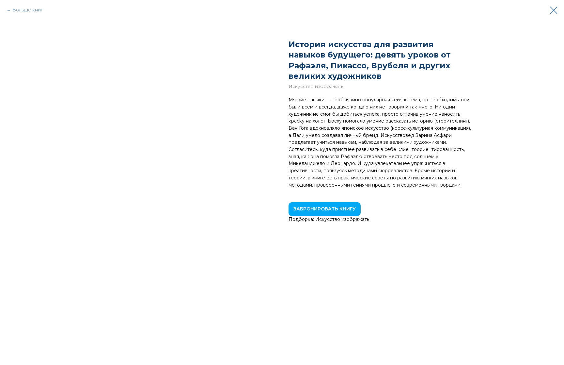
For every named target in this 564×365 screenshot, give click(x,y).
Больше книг (27, 10)
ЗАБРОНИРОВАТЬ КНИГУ (324, 209)
